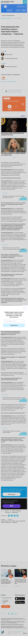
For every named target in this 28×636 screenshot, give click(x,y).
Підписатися (14, 325)
